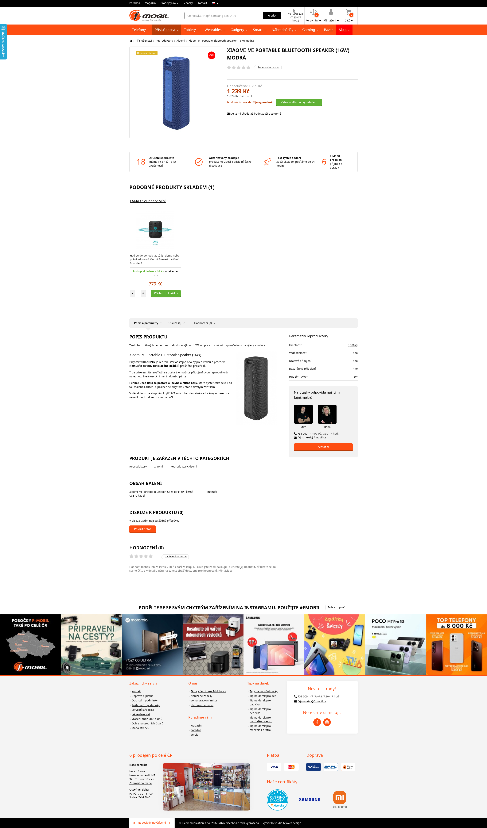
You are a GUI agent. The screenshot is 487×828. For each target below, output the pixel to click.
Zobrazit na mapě (140, 783)
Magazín (150, 3)
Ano (355, 353)
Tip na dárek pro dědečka (260, 711)
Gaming (309, 29)
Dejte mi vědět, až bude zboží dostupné (255, 113)
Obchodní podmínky (145, 700)
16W (355, 376)
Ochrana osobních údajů (147, 723)
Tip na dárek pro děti (263, 696)
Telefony (139, 29)
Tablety (190, 29)
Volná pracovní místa (204, 700)
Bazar (328, 29)
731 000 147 (318, 433)
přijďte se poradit (336, 166)
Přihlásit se (225, 570)
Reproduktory (164, 40)
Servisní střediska (143, 710)
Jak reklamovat (141, 714)
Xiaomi (181, 40)
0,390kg (353, 345)
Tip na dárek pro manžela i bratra (260, 728)
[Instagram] (327, 722)
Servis (194, 734)
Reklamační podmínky (146, 705)
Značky (188, 3)
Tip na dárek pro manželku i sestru (261, 719)
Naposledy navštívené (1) (154, 822)
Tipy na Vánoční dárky (264, 691)
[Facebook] (317, 722)
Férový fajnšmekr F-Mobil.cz (208, 691)
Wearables (214, 29)
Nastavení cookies (202, 705)
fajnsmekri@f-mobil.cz (312, 437)
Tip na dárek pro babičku (260, 702)
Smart (258, 29)
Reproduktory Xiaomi (183, 466)
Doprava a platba (143, 696)
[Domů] (130, 41)
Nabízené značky (201, 696)
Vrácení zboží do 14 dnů (147, 719)
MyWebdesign (292, 823)
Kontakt (202, 3)
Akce (343, 29)
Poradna (134, 3)
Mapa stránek (140, 728)
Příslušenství (165, 29)
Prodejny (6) (168, 3)
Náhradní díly (283, 29)
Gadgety (238, 29)
